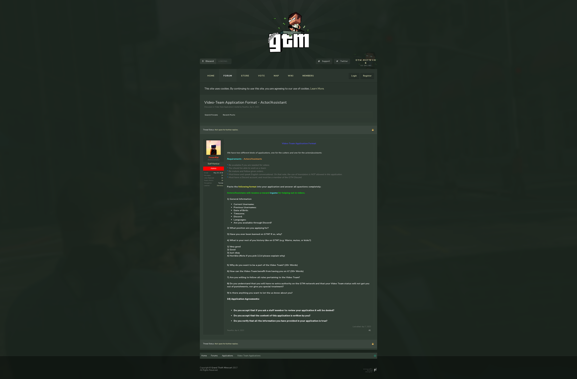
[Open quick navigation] (375, 355)
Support (325, 61)
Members (308, 75)
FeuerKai (245, 107)
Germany (220, 186)
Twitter (344, 61)
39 (222, 175)
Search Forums (211, 115)
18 (222, 180)
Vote (261, 75)
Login (354, 75)
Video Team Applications (224, 107)
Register (367, 75)
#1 (370, 330)
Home (210, 75)
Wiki (290, 75)
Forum (227, 75)
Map (276, 75)
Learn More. (317, 88)
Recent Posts (229, 115)
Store (245, 75)
